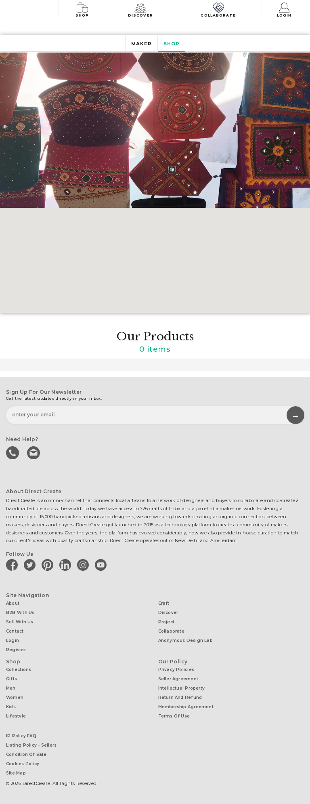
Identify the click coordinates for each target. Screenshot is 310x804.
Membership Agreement (186, 706)
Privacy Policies (176, 669)
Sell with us (20, 622)
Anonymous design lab (185, 640)
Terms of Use (174, 716)
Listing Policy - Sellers (31, 745)
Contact (15, 631)
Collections (18, 669)
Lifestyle (16, 716)
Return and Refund (180, 697)
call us (13, 452)
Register (16, 649)
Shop (82, 15)
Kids (11, 706)
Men (11, 688)
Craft (164, 603)
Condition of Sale (26, 754)
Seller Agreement (178, 679)
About (12, 603)
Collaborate (218, 15)
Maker (141, 43)
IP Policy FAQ (21, 736)
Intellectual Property (181, 688)
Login (284, 15)
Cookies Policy (22, 763)
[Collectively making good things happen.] (34, 10)
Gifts (11, 679)
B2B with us (20, 612)
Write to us (34, 452)
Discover (140, 15)
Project (166, 622)
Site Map (16, 773)
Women (14, 697)
